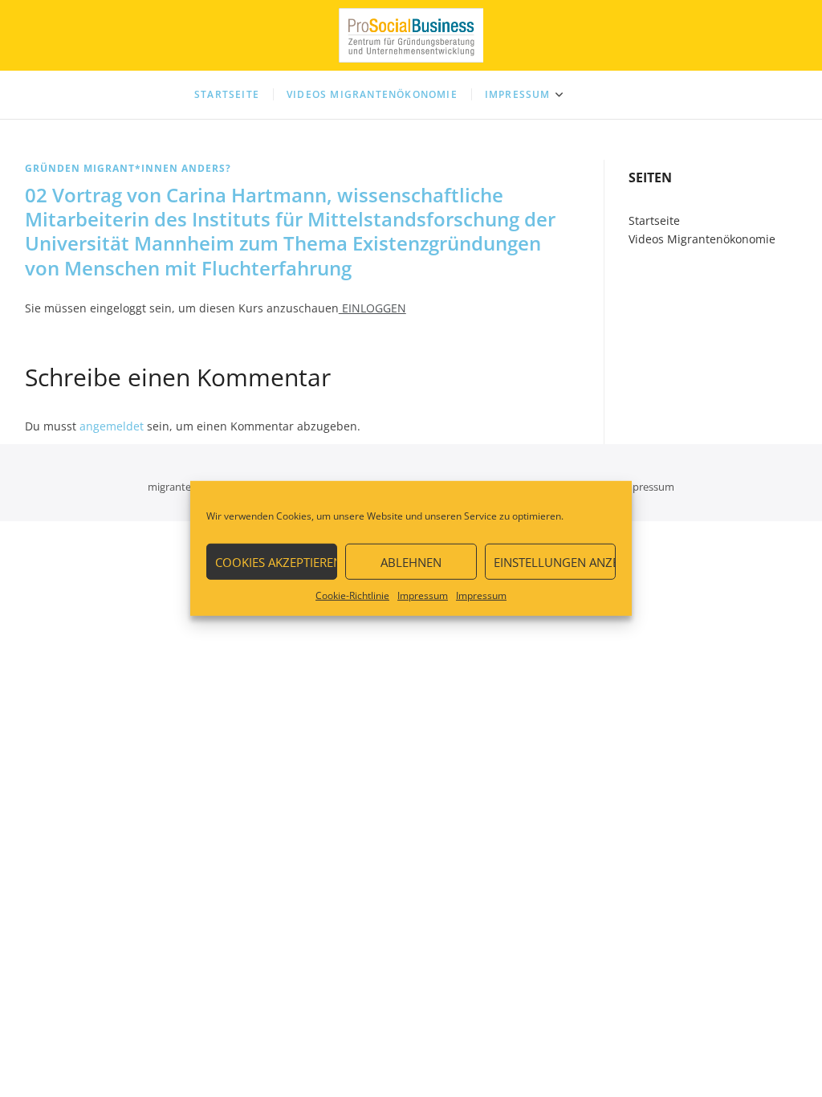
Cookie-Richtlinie (352, 595)
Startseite (226, 94)
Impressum (422, 595)
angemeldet (111, 426)
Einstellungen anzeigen (555, 561)
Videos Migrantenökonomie (372, 94)
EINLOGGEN (372, 308)
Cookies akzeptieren (276, 561)
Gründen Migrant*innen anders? (128, 168)
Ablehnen (411, 561)
